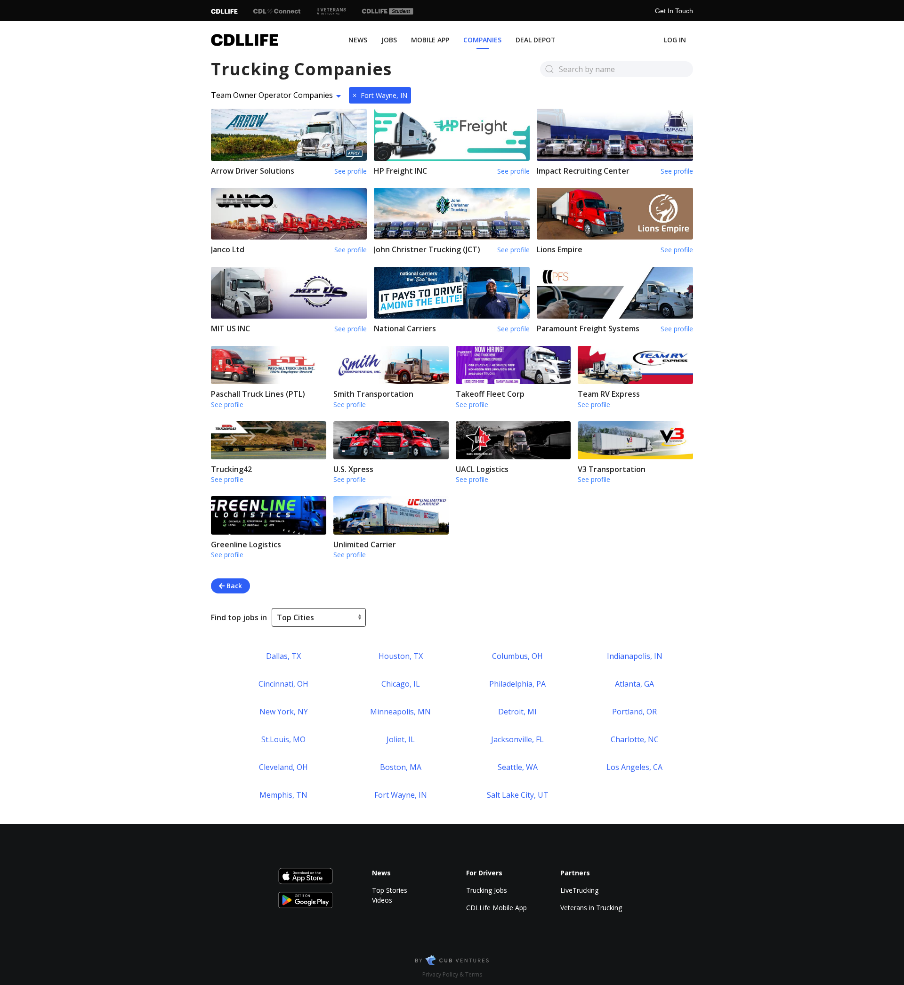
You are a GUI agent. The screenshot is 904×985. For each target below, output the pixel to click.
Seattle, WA (518, 767)
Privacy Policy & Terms (452, 974)
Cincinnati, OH (283, 684)
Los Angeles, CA (634, 767)
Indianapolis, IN (634, 656)
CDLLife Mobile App (496, 907)
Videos (382, 900)
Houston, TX (401, 656)
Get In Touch (674, 11)
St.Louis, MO (283, 739)
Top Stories (389, 890)
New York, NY (283, 711)
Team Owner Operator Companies (272, 95)
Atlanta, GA (634, 684)
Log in (675, 39)
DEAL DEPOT (536, 39)
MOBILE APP (430, 39)
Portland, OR (634, 711)
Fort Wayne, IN (380, 95)
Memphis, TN (283, 795)
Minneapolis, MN (400, 711)
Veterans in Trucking (591, 907)
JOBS (389, 39)
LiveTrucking (579, 890)
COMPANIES (482, 39)
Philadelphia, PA (517, 684)
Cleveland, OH (283, 767)
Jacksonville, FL (517, 739)
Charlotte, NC (635, 739)
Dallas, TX (283, 656)
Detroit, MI (517, 711)
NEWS (357, 39)
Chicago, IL (400, 684)
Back (233, 585)
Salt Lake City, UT (518, 795)
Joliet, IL (401, 739)
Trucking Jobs (486, 890)
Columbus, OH (517, 656)
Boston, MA (400, 767)
